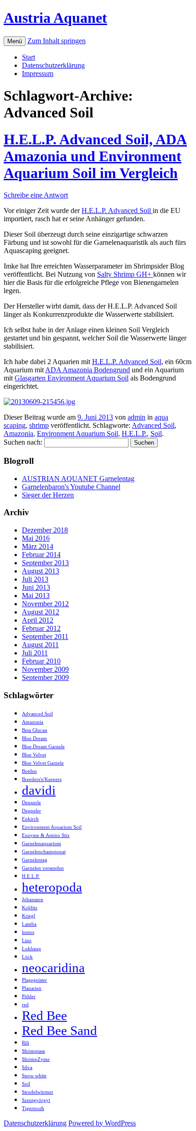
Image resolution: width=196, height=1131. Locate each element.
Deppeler (31, 810)
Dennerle (31, 802)
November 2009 (45, 669)
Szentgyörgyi (36, 1100)
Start (28, 57)
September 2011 (45, 636)
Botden (29, 771)
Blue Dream (34, 738)
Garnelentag (34, 859)
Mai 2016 (36, 538)
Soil (156, 433)
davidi (39, 790)
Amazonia (18, 433)
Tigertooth (33, 1108)
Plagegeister (34, 980)
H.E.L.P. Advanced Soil (117, 210)
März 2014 (37, 546)
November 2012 (45, 604)
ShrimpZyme (36, 1059)
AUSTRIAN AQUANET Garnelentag (78, 478)
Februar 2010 (41, 661)
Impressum (37, 73)
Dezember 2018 (45, 530)
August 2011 (40, 645)
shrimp (39, 425)
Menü (14, 41)
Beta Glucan (34, 730)
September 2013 (45, 563)
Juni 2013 (36, 587)
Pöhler (29, 996)
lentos (28, 932)
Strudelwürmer (37, 1092)
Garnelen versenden (43, 868)
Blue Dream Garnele (43, 746)
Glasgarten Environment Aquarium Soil (72, 378)
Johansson (32, 899)
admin (136, 417)
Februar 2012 (41, 628)
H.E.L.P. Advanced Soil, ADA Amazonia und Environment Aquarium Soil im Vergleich (95, 156)
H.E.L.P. (134, 433)
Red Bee (44, 1015)
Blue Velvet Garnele (43, 763)
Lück (27, 956)
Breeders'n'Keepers (42, 779)
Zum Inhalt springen (56, 41)
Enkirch (30, 819)
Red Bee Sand (59, 1030)
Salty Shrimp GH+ (125, 274)
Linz (26, 940)
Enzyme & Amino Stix (46, 835)
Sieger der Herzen (48, 495)
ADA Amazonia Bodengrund (87, 370)
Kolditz (29, 907)
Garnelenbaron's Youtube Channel (71, 487)
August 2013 (40, 571)
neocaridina (53, 967)
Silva (27, 1067)
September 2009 (45, 677)
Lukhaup (31, 948)
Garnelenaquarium (41, 843)
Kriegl (28, 915)
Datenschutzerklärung (53, 65)
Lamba (29, 924)
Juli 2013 (35, 579)
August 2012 (40, 612)
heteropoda (52, 887)
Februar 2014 (41, 554)
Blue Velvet (34, 754)
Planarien (31, 988)
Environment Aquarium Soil (77, 433)
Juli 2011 (35, 653)
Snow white (34, 1075)
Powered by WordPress (102, 1123)
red (25, 1004)
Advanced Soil (153, 425)
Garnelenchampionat (44, 851)
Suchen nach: (23, 442)
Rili (25, 1042)
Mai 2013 (36, 595)
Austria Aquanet (55, 18)
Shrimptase (33, 1051)
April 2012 (37, 620)
